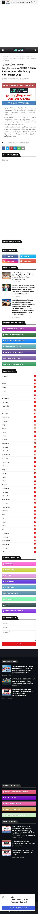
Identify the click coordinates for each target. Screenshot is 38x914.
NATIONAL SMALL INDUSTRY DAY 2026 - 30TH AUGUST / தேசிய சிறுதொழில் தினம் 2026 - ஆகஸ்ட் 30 (23, 681)
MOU (7, 605)
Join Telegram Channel (19, 908)
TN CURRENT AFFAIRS (12, 358)
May (19, 387)
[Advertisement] (19, 26)
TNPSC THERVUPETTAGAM (11, 79)
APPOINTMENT (10, 570)
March (19, 395)
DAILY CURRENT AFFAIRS (14, 57)
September (19, 417)
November (19, 410)
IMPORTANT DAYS (11, 593)
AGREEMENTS (9, 564)
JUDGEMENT (9, 599)
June (19, 384)
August (19, 376)
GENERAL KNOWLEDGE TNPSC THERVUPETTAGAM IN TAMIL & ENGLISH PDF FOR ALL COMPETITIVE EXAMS (22, 693)
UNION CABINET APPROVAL (14, 611)
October (19, 413)
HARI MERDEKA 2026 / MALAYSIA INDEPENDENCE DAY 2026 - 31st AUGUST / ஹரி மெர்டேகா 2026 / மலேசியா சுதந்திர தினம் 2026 (22, 669)
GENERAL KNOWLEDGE (12, 809)
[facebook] (10, 256)
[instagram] (10, 261)
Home (4, 57)
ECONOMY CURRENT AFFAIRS (15, 341)
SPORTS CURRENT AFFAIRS (14, 352)
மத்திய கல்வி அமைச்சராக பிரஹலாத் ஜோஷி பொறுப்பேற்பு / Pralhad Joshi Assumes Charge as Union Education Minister (22, 276)
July (19, 380)
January (19, 402)
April (19, 391)
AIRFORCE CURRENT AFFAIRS (14, 329)
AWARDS (8, 576)
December (19, 406)
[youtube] (28, 261)
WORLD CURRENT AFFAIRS (14, 364)
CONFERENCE (10, 143)
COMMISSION (9, 581)
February (19, 399)
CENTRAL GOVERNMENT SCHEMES (16, 792)
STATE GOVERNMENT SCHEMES (15, 815)
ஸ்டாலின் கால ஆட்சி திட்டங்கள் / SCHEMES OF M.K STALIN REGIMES (23, 842)
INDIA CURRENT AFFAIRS (13, 346)
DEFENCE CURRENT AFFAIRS (14, 335)
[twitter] (28, 256)
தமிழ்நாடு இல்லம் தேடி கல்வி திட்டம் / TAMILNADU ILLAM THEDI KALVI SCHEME (22, 852)
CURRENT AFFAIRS (11, 798)
